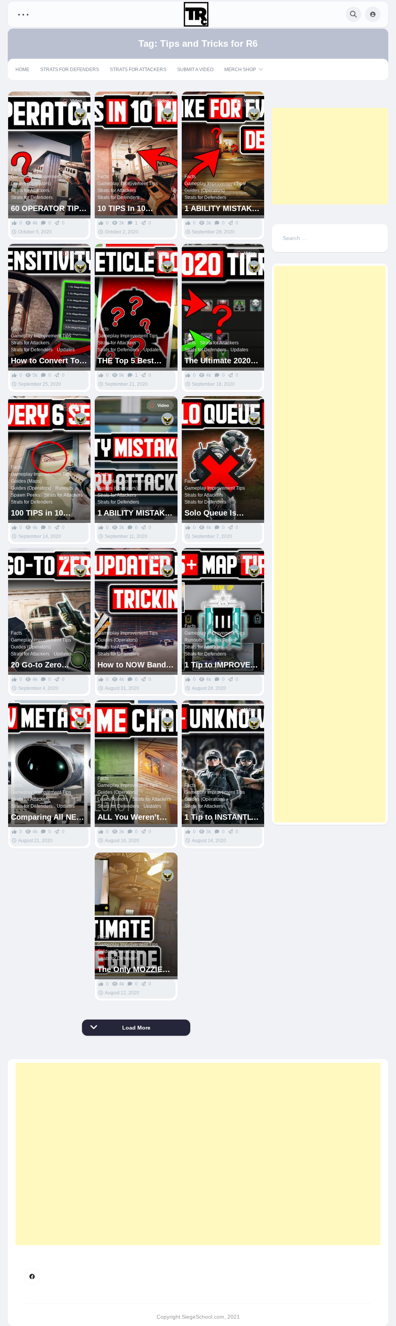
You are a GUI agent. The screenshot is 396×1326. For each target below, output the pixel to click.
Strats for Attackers (138, 69)
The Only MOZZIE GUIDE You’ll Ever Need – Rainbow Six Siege (134, 969)
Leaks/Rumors (112, 799)
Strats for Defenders (69, 69)
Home (22, 69)
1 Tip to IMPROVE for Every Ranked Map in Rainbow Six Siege (221, 664)
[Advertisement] (330, 156)
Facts (16, 169)
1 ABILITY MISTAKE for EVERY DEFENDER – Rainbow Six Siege (220, 208)
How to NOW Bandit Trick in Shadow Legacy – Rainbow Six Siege (134, 664)
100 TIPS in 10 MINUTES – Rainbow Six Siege (48, 513)
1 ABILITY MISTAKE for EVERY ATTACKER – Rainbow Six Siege (133, 513)
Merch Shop (240, 69)
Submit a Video (195, 69)
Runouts (64, 488)
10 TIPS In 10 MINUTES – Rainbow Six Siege (135, 208)
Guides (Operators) (31, 183)
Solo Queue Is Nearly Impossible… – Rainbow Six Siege (222, 513)
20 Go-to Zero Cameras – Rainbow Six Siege (47, 664)
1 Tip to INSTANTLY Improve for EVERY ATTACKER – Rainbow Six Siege (220, 817)
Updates (66, 349)
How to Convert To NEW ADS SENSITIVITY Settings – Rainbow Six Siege (46, 360)
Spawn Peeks (25, 495)
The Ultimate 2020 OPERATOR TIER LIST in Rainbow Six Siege (221, 360)
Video (76, 101)
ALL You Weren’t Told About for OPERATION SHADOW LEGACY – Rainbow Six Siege (135, 817)
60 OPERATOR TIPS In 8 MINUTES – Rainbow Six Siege (47, 208)
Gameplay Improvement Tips (41, 176)
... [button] (23, 13)
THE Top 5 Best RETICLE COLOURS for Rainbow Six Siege (134, 360)
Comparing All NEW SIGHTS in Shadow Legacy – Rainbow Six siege (47, 817)
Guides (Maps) (26, 481)
